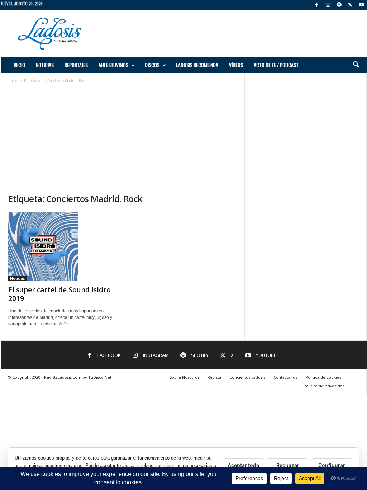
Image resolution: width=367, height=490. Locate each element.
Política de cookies (323, 377)
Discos (152, 65)
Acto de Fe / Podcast (276, 65)
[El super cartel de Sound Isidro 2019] (62, 246)
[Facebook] (317, 5)
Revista (214, 377)
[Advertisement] (236, 34)
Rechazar (287, 465)
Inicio (19, 65)
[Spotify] (339, 5)
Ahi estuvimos (113, 65)
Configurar (331, 465)
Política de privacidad (324, 385)
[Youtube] (361, 5)
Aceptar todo (243, 465)
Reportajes (76, 65)
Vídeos (236, 65)
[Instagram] (328, 5)
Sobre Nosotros (184, 377)
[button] (356, 65)
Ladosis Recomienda (197, 65)
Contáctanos (285, 377)
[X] (350, 5)
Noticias (45, 65)
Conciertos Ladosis (247, 377)
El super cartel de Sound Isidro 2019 (59, 294)
